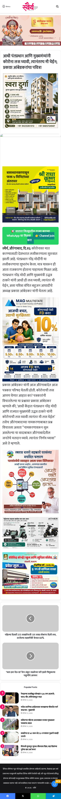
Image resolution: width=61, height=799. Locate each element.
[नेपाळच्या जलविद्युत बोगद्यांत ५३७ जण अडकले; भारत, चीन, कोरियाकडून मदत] (10, 697)
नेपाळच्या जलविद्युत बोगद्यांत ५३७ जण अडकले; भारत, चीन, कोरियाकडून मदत (37, 695)
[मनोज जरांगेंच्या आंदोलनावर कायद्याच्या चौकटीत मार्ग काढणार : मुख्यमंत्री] (10, 711)
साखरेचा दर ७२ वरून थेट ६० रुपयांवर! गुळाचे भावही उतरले (39, 735)
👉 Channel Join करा (40, 238)
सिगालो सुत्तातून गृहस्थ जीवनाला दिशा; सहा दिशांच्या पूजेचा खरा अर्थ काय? (39, 748)
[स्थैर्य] (31, 6)
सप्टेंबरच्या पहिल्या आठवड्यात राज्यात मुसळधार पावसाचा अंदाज (37, 721)
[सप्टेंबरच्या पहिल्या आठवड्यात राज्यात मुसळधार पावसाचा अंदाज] (10, 724)
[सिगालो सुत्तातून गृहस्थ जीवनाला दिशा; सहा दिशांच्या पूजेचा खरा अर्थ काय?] (10, 750)
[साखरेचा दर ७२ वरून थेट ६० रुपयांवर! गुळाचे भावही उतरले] (10, 737)
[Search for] (57, 7)
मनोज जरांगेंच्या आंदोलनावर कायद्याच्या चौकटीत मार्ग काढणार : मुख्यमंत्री (39, 708)
